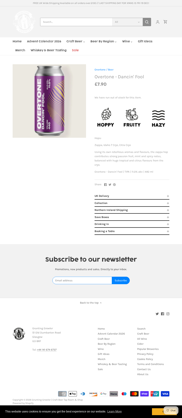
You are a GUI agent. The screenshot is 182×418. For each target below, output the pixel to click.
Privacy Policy (145, 354)
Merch (101, 359)
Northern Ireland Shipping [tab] (111, 210)
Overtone (100, 69)
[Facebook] (162, 314)
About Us (142, 374)
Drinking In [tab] (102, 224)
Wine (101, 349)
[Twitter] (157, 314)
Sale (100, 369)
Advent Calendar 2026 (111, 333)
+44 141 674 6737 (47, 349)
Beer (110, 69)
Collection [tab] (101, 203)
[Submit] (147, 22)
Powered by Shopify (23, 403)
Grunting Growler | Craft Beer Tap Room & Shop (57, 399)
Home (101, 328)
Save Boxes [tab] (102, 217)
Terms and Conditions (150, 364)
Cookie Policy (145, 359)
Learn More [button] (114, 411)
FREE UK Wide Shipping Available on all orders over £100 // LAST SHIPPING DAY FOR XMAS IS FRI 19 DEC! (91, 3)
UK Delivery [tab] (102, 196)
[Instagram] (167, 314)
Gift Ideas (103, 354)
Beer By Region (107, 343)
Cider (140, 343)
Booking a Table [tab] (105, 231)
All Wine (142, 338)
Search (141, 328)
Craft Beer (104, 338)
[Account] (158, 22)
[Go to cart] (165, 22)
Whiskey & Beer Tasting (112, 364)
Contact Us (144, 369)
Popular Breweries (148, 349)
